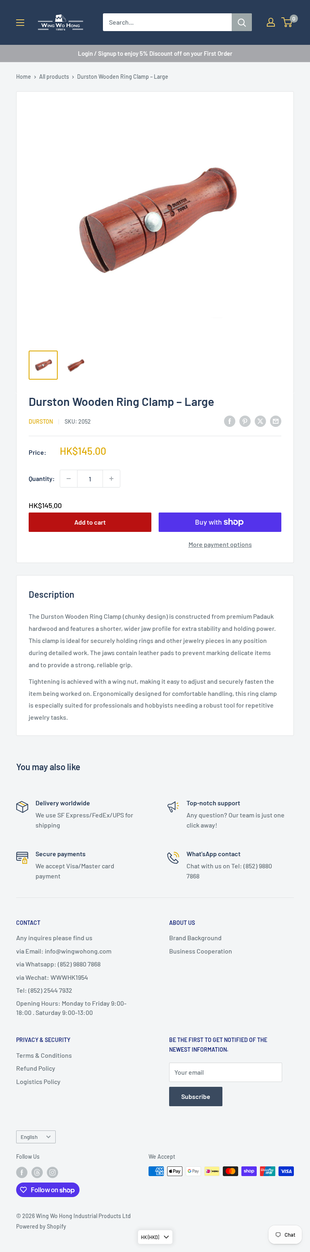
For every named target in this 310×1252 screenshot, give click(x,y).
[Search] (242, 22)
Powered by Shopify (41, 1226)
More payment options (220, 544)
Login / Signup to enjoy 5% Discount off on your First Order (155, 53)
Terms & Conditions (44, 1055)
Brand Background (195, 937)
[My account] (271, 22)
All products (54, 76)
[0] (287, 22)
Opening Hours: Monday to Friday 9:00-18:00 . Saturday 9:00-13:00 (71, 1007)
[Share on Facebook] (229, 420)
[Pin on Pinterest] (245, 420)
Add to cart (90, 522)
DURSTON (41, 421)
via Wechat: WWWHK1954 (52, 977)
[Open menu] (20, 22)
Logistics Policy (38, 1081)
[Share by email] (275, 420)
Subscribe (195, 1096)
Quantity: (42, 478)
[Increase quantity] (111, 478)
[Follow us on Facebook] (21, 1172)
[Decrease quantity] (68, 478)
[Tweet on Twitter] (260, 420)
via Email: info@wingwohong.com (63, 951)
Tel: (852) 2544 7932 (44, 990)
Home (23, 76)
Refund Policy (35, 1068)
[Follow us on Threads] (37, 1172)
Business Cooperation (200, 951)
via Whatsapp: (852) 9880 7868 (58, 964)
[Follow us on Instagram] (52, 1172)
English (29, 1136)
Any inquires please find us (54, 937)
